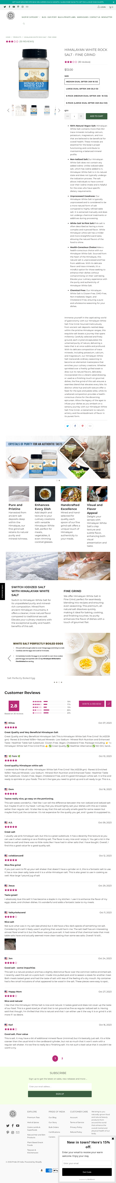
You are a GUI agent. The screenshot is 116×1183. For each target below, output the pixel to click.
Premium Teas (33, 1117)
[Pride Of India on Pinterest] (18, 7)
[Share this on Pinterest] (83, 426)
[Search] (24, 24)
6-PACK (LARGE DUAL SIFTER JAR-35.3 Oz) (87, 103)
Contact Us (95, 17)
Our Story (52, 17)
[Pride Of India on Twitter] (5, 7)
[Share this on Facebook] (75, 426)
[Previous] (9, 73)
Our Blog (52, 1117)
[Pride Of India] (11, 15)
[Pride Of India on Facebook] (9, 7)
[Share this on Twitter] (68, 426)
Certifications (54, 1132)
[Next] (59, 73)
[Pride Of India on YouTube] (13, 7)
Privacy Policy (76, 1127)
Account (74, 1117)
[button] (108, 704)
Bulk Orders (54, 1127)
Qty (66, 110)
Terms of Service (77, 1122)
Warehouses (82, 17)
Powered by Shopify (33, 1162)
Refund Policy (76, 1132)
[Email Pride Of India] (27, 7)
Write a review (91, 703)
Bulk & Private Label (67, 17)
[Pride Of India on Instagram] (22, 7)
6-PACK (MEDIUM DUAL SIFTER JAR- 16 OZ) (87, 96)
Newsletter (106, 17)
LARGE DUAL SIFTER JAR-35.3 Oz (82, 89)
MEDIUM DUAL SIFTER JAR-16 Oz (82, 81)
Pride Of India (18, 1162)
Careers (52, 1137)
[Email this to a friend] (90, 426)
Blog (44, 17)
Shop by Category (30, 17)
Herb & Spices (33, 1122)
